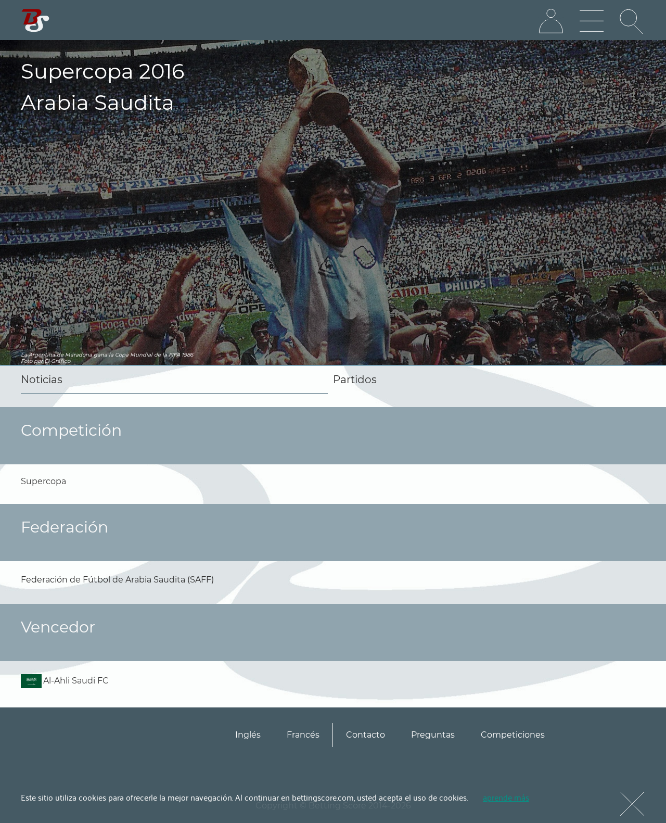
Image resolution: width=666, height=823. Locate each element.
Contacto (365, 735)
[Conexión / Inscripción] (551, 21)
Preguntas (433, 735)
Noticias (41, 379)
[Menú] (592, 21)
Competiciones (513, 735)
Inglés (248, 735)
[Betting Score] (35, 20)
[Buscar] (632, 21)
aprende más (506, 797)
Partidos (355, 379)
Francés (303, 735)
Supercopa (43, 481)
